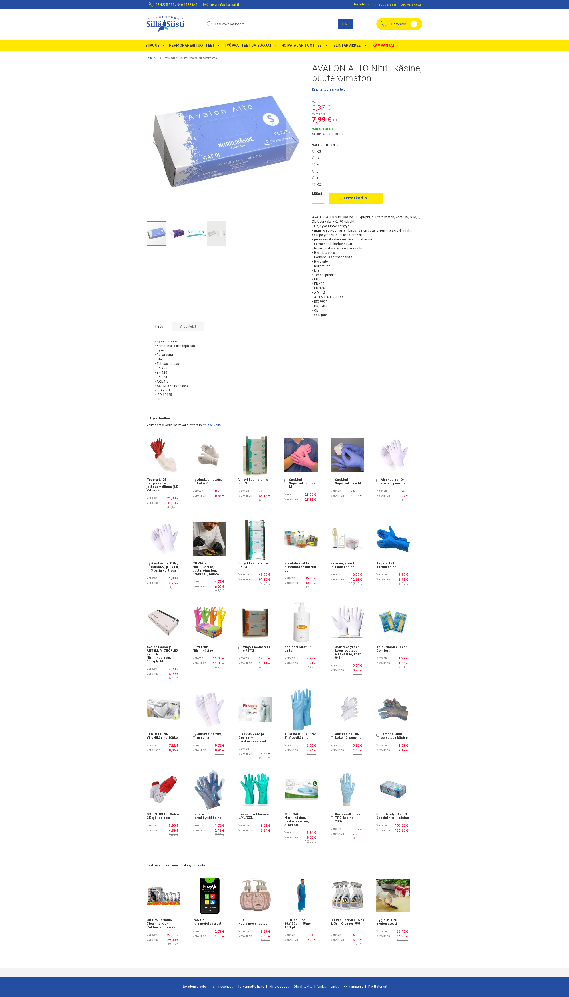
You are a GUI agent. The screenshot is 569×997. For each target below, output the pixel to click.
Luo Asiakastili (412, 4)
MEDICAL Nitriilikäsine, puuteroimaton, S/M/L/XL (296, 819)
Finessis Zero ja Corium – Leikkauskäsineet (252, 737)
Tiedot (159, 326)
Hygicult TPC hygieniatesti (386, 921)
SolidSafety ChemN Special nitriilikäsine (392, 816)
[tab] (159, 326)
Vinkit (321, 986)
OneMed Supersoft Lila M (348, 481)
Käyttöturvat (377, 986)
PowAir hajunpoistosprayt (207, 921)
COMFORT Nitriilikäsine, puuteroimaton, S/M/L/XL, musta (206, 569)
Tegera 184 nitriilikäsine (386, 565)
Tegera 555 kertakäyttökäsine (207, 816)
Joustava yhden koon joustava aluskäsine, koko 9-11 (348, 652)
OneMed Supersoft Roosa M (302, 483)
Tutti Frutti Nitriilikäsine (203, 648)
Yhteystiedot (279, 986)
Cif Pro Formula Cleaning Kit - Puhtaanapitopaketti (163, 923)
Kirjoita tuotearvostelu (329, 89)
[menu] (284, 45)
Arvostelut (188, 326)
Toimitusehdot (222, 986)
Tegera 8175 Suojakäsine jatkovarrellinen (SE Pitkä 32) (162, 485)
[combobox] (279, 24)
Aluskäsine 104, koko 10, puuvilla (348, 735)
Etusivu (152, 58)
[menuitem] (153, 45)
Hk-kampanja (354, 986)
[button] (155, 142)
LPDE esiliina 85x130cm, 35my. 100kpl (298, 923)
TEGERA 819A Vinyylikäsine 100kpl (163, 735)
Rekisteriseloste (194, 986)
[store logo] (165, 24)
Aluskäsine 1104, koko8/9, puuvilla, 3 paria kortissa (165, 567)
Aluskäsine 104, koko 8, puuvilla (393, 481)
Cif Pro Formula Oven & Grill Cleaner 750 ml (347, 923)
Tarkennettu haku (251, 986)
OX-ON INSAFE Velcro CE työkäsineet (163, 816)
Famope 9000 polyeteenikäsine (394, 735)
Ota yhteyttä (303, 986)
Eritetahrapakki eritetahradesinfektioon (300, 567)
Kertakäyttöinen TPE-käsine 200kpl (347, 817)
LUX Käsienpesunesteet (253, 921)
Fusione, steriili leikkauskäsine (343, 565)
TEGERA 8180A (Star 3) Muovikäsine (300, 735)
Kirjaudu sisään (385, 4)
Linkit (335, 986)
